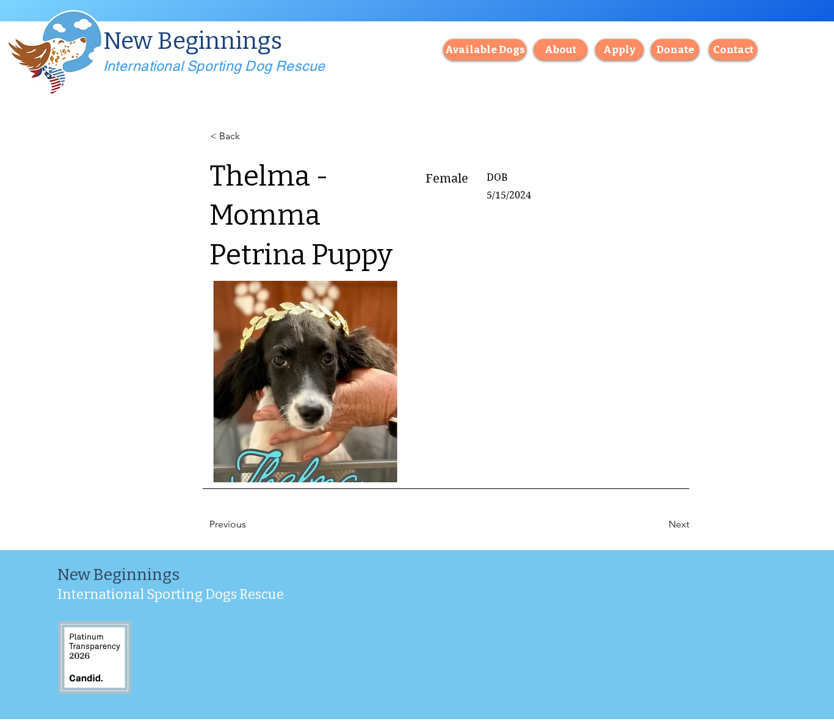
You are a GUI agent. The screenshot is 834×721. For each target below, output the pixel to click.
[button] (733, 49)
